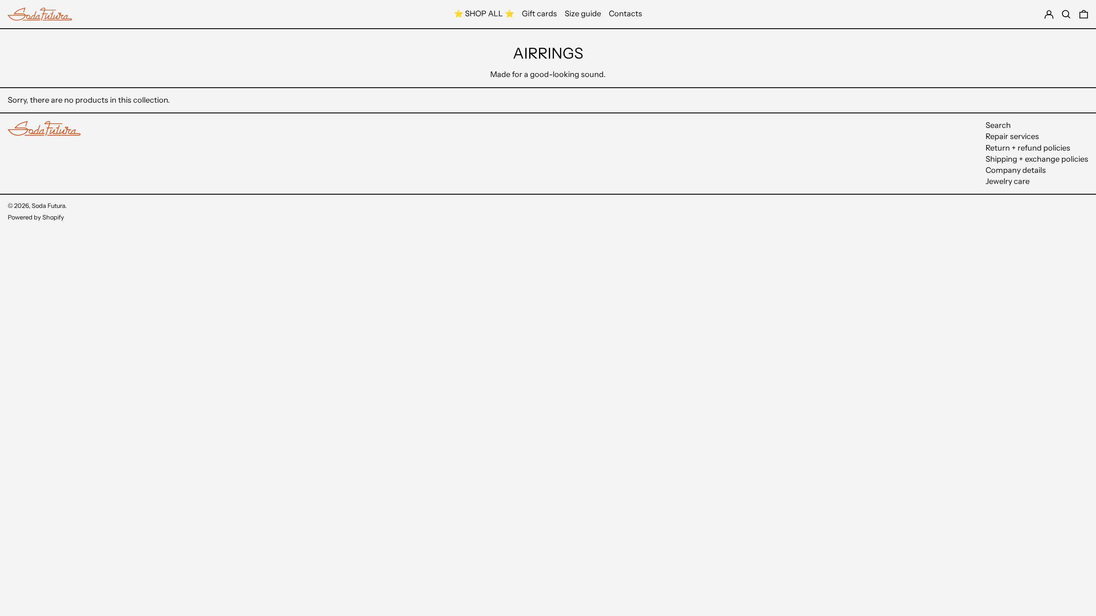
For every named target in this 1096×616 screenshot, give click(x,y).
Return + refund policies (1028, 148)
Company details (1016, 170)
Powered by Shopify (36, 217)
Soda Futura (48, 206)
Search (998, 125)
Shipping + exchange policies (1037, 159)
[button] (1066, 14)
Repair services (1012, 136)
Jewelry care (1008, 181)
